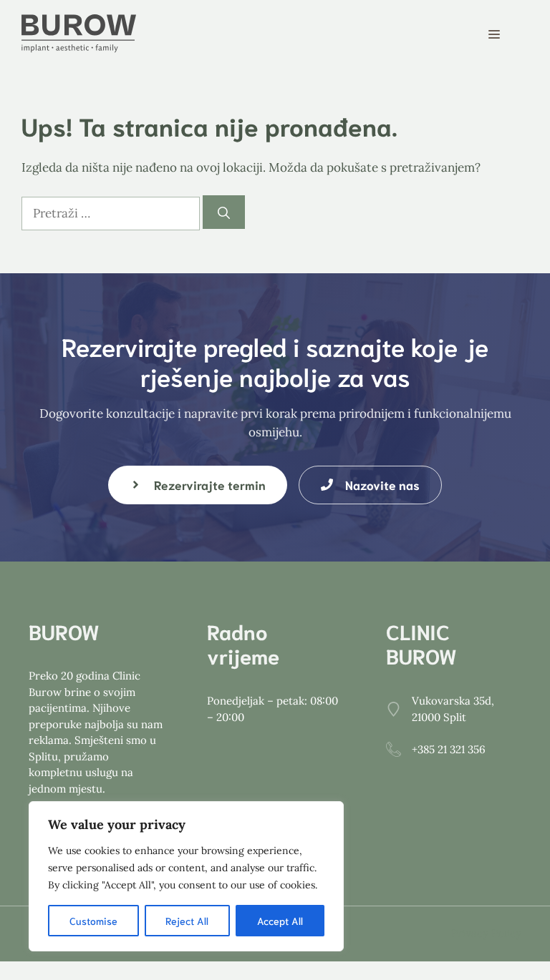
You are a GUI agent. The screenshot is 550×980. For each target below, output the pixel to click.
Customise (93, 920)
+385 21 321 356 (449, 749)
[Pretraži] (224, 212)
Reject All (186, 920)
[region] (186, 876)
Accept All (280, 920)
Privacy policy (486, 933)
